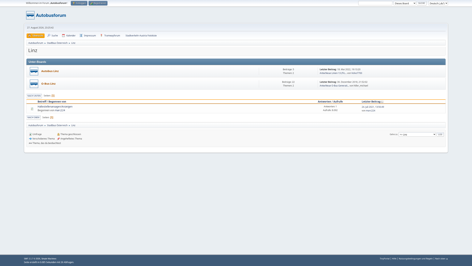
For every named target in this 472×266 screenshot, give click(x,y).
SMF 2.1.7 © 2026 (32, 259)
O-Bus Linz (48, 83)
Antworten (324, 101)
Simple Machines (48, 259)
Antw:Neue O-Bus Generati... (334, 85)
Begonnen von (57, 101)
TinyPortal (385, 258)
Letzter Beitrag (371, 101)
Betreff (42, 101)
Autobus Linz (50, 71)
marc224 (60, 110)
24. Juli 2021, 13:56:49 (373, 106)
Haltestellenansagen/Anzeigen (55, 106)
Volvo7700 (356, 73)
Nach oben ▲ (441, 258)
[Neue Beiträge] (34, 71)
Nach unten (34, 95)
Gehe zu (394, 134)
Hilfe (394, 258)
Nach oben (33, 117)
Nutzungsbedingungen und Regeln (416, 258)
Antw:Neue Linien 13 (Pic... (333, 73)
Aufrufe (338, 101)
